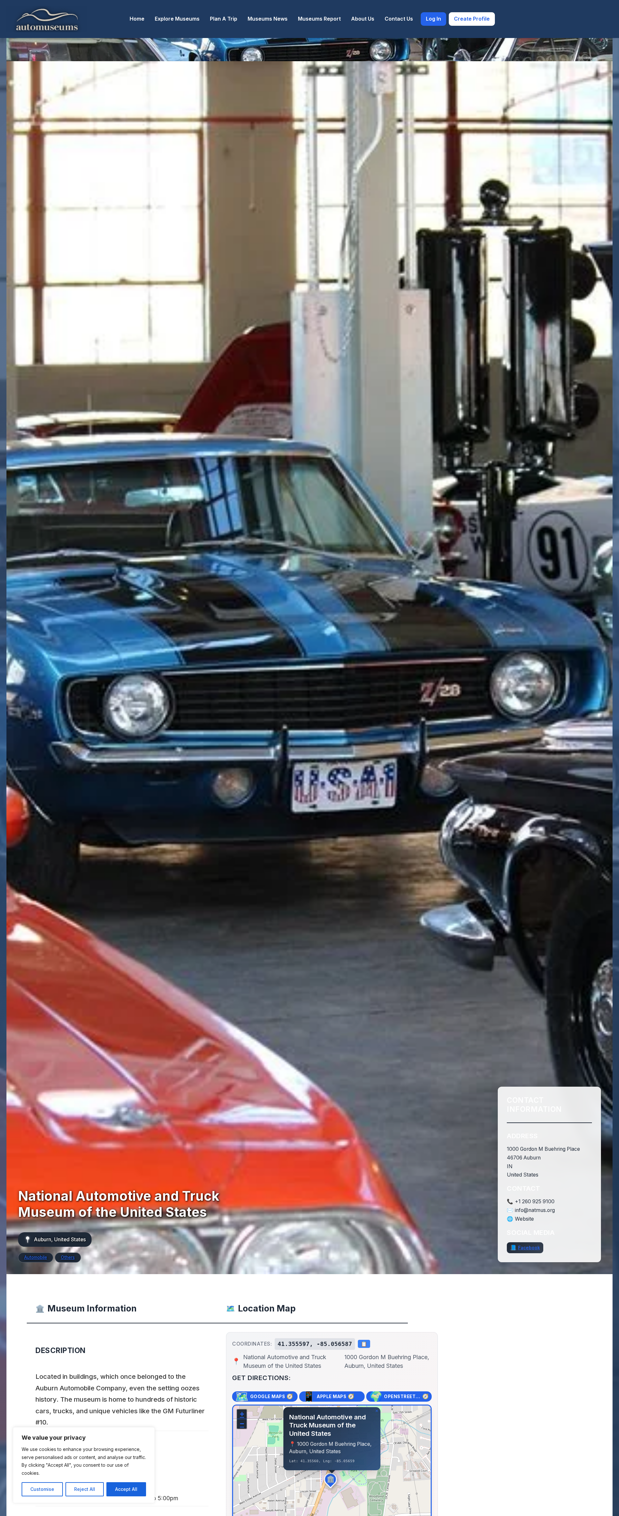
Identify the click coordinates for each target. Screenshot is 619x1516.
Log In (433, 18)
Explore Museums (177, 18)
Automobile (35, 1257)
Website (524, 1219)
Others (68, 1257)
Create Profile (472, 18)
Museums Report (319, 18)
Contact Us (399, 18)
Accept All (126, 1489)
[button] (332, 1480)
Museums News (268, 18)
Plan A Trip (223, 18)
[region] (84, 1465)
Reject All (84, 1489)
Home (137, 18)
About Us (362, 18)
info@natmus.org (535, 1210)
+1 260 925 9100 (535, 1202)
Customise (42, 1489)
